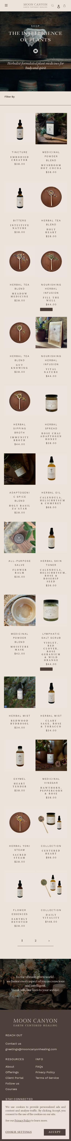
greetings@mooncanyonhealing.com (31, 1049)
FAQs (39, 1066)
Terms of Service (47, 1078)
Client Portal (14, 1078)
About (9, 1066)
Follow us (12, 1083)
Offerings (12, 1072)
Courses (11, 1089)
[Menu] (7, 5)
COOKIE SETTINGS (18, 1132)
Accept (55, 1132)
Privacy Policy (45, 1072)
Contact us (13, 1043)
